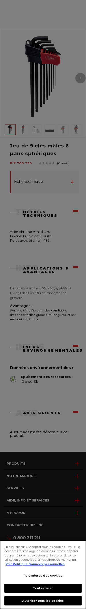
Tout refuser (43, 588)
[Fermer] (79, 547)
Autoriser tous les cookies (43, 600)
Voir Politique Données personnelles (35, 564)
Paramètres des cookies (43, 575)
